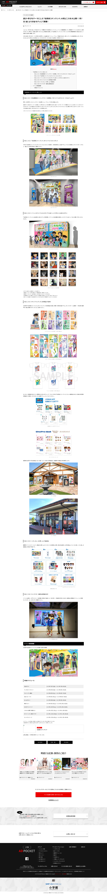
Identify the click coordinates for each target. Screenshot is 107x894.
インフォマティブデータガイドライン (67, 871)
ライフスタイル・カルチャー (43, 851)
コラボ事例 (50, 6)
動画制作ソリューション (58, 853)
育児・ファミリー (41, 855)
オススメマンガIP (62, 6)
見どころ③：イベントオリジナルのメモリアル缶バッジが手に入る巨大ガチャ (52, 78)
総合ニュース (41, 853)
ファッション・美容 (42, 849)
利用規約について (53, 800)
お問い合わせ (54, 866)
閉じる (54, 69)
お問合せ (86, 6)
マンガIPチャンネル (10, 10)
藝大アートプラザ (56, 851)
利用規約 (64, 874)
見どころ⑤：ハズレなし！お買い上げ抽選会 (44, 81)
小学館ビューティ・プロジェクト (59, 859)
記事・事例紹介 (72, 847)
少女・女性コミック (42, 861)
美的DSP (55, 855)
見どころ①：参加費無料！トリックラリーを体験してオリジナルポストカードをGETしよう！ (54, 74)
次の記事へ (66, 742)
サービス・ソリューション (58, 847)
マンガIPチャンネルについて (26, 6)
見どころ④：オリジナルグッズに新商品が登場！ (45, 79)
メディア (40, 847)
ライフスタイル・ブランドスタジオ (59, 861)
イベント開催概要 (37, 85)
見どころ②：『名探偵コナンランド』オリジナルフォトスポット (48, 76)
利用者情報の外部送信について (79, 871)
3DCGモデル (75, 6)
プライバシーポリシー (57, 871)
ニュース (39, 6)
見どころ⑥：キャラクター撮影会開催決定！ (44, 83)
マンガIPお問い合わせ (87, 2)
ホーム (4, 10)
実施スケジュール (38, 87)
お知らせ (83, 847)
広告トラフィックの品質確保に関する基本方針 (30, 871)
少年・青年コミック (42, 859)
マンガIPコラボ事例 (28, 15)
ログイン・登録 (100, 2)
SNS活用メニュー (57, 857)
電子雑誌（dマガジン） (57, 863)
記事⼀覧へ (53, 742)
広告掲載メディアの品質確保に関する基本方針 (46, 871)
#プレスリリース (27, 26)
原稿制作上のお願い (81, 866)
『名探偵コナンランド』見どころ (40, 72)
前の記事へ (40, 742)
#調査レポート (30, 777)
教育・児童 (40, 857)
